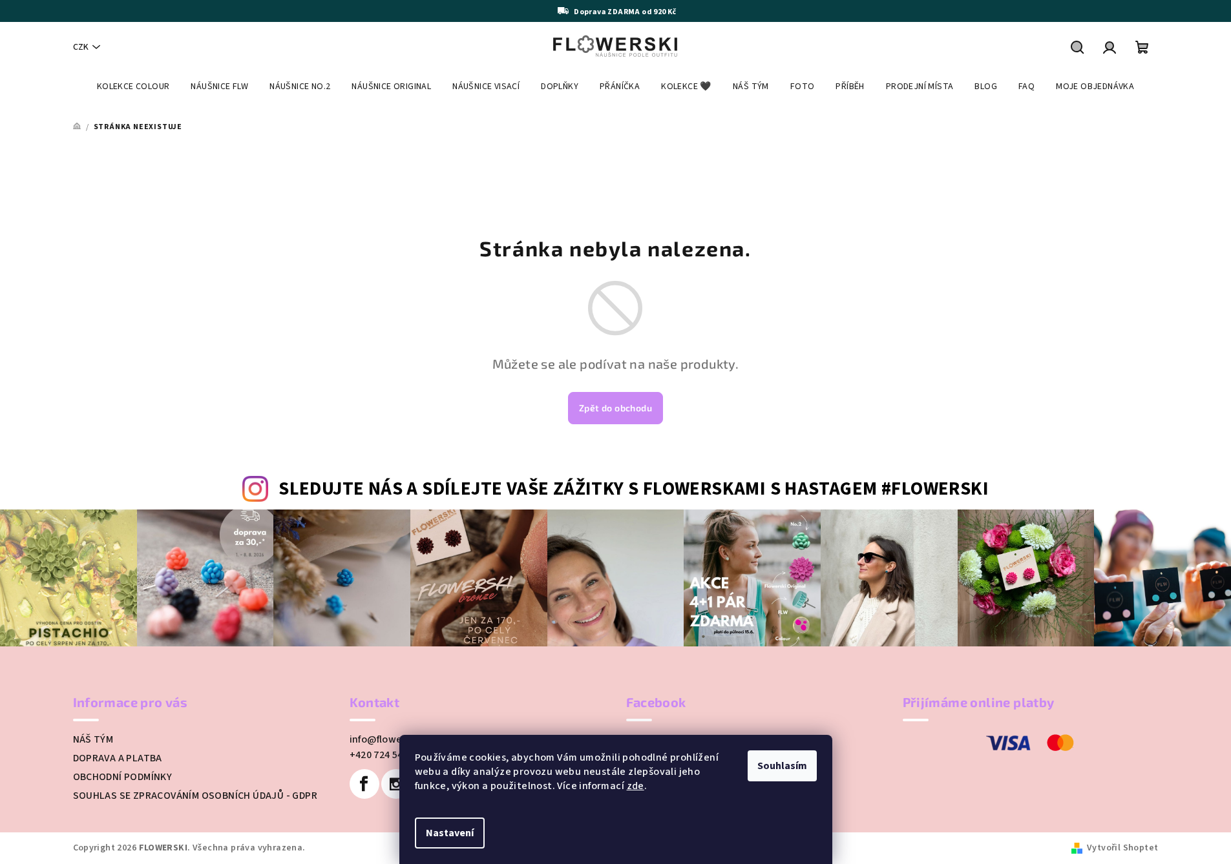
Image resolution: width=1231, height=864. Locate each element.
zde (635, 786)
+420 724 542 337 (388, 755)
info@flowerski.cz (392, 739)
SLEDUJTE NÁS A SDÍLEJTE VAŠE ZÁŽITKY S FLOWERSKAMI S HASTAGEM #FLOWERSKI (634, 489)
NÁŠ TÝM (93, 739)
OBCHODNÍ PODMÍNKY (123, 777)
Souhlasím (782, 766)
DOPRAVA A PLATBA (117, 758)
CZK (81, 47)
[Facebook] (364, 784)
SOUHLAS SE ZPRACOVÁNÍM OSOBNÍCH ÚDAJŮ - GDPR (195, 795)
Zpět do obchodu (615, 407)
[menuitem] (133, 86)
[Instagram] (396, 784)
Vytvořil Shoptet (1122, 847)
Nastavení (450, 833)
